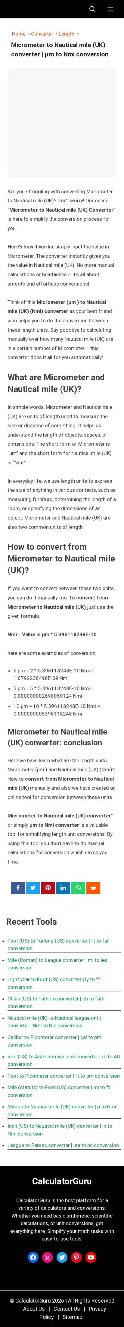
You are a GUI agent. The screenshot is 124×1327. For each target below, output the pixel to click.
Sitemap (72, 1317)
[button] (92, 9)
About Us (34, 1309)
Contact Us (67, 1309)
